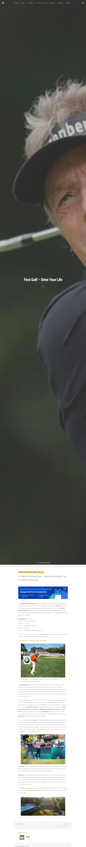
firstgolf (40, 584)
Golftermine (29, 572)
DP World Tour (43, 817)
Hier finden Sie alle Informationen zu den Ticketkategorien (33, 640)
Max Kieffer (23, 818)
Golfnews (24, 572)
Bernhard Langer (37, 817)
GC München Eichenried (51, 817)
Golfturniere (35, 572)
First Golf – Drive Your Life (43, 279)
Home (30, 566)
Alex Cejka (32, 817)
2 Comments (46, 584)
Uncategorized (40, 572)
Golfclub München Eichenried (35, 790)
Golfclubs (34, 566)
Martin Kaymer (62, 817)
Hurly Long (58, 817)
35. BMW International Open (26, 788)
